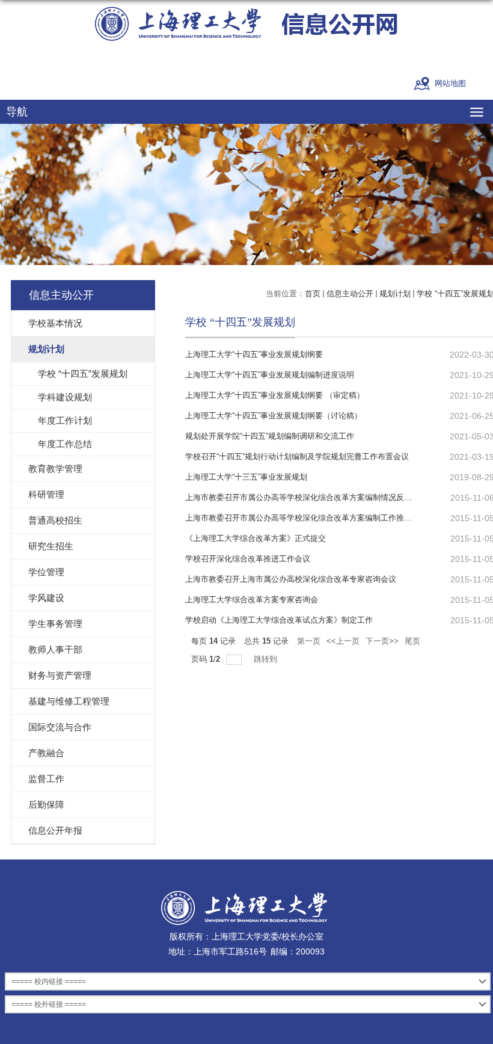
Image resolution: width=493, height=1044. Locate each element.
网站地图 (450, 83)
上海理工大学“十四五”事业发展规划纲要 (254, 354)
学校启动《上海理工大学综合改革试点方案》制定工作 (279, 619)
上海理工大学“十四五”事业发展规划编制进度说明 (269, 374)
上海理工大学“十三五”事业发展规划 (246, 476)
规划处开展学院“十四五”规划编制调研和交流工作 (269, 436)
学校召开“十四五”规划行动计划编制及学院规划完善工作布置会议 (297, 456)
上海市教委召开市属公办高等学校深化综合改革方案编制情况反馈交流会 (310, 497)
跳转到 (267, 659)
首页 (312, 293)
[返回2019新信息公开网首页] (246, 23)
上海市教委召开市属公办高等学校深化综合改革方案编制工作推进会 (302, 517)
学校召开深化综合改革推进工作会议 (247, 558)
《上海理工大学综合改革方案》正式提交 (255, 538)
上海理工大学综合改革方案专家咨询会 (251, 599)
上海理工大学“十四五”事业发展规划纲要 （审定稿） (274, 395)
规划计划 (395, 293)
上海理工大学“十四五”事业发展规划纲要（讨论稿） (273, 415)
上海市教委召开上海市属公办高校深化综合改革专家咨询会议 (290, 579)
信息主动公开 (349, 293)
